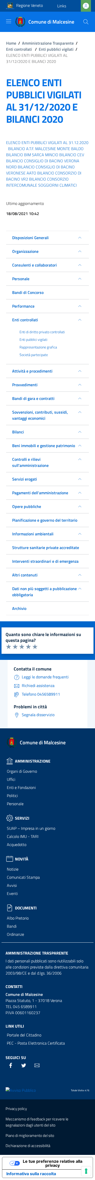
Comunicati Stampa (23, 877)
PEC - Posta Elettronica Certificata (36, 1043)
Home (11, 43)
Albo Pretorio (18, 918)
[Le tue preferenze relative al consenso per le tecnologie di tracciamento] (86, 1171)
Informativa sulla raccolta (31, 1173)
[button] (61, 6)
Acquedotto (16, 844)
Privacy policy (16, 1109)
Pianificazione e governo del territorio (44, 520)
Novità (21, 859)
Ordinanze (15, 934)
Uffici (11, 779)
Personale (15, 804)
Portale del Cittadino (24, 1035)
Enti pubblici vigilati (56, 49)
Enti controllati (19, 49)
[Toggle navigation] (9, 21)
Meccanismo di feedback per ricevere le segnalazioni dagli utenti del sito (37, 1122)
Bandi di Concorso (28, 292)
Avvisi (12, 885)
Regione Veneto (29, 5)
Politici (12, 795)
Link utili (15, 1026)
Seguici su (16, 1057)
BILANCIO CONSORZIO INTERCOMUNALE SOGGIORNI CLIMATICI (41, 182)
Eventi (12, 893)
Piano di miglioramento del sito (30, 1135)
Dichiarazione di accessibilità (28, 1146)
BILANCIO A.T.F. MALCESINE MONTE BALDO (46, 149)
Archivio (19, 608)
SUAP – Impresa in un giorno (31, 828)
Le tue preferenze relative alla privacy (52, 1163)
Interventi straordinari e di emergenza (45, 561)
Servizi (22, 818)
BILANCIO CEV (71, 155)
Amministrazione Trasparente (48, 43)
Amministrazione (32, 761)
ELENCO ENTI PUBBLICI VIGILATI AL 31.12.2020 (47, 142)
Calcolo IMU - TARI (23, 836)
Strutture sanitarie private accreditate (45, 547)
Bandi (11, 926)
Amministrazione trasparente (37, 953)
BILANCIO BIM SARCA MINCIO (32, 155)
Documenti (26, 908)
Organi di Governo (22, 771)
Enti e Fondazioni (21, 787)
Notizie (12, 869)
